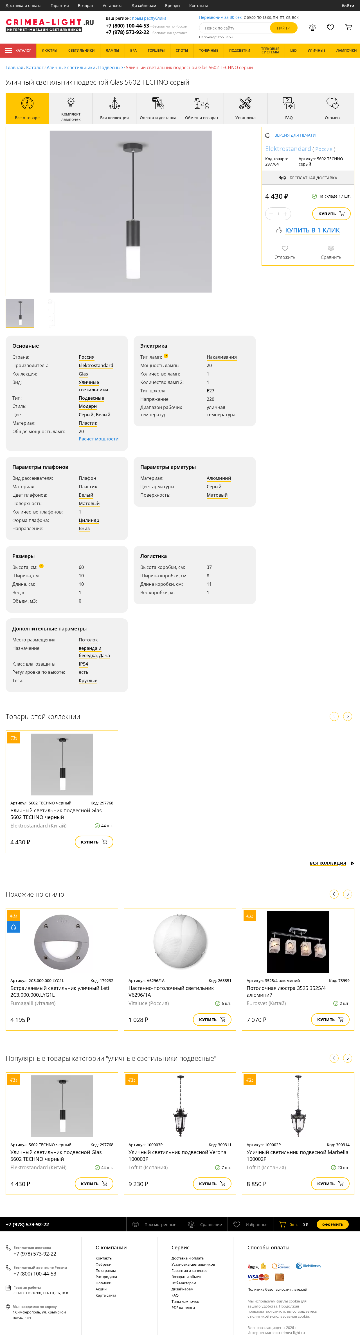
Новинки (103, 1282)
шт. (294, 1224)
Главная (14, 67)
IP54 (83, 664)
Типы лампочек (185, 1301)
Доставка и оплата (24, 5)
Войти (348, 5)
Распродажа (106, 1276)
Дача (104, 655)
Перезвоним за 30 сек (220, 17)
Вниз (84, 528)
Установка (113, 5)
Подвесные (110, 67)
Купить (327, 214)
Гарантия (60, 5)
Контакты (198, 5)
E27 (210, 391)
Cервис (181, 1247)
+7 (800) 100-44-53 (146, 25)
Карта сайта (106, 1295)
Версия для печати (295, 135)
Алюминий (219, 478)
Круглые (88, 680)
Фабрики (103, 1264)
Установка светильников (193, 1264)
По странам (106, 1270)
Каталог (23, 50)
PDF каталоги (183, 1307)
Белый (103, 414)
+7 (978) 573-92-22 (147, 32)
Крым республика (149, 18)
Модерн (88, 406)
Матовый (89, 503)
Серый (86, 414)
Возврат (86, 5)
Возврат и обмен (186, 1276)
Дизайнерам (144, 5)
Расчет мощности (99, 439)
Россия (86, 357)
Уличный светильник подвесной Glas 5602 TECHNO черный (56, 813)
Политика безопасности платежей (277, 1289)
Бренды (172, 5)
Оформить (332, 1224)
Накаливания (222, 357)
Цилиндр (89, 520)
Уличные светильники (70, 67)
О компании (111, 1247)
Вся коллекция (328, 863)
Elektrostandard (96, 365)
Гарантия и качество (190, 1270)
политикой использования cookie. (280, 1316)
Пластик (88, 423)
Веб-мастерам (184, 1282)
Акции (101, 1289)
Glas (83, 374)
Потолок (88, 640)
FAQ (175, 1295)
